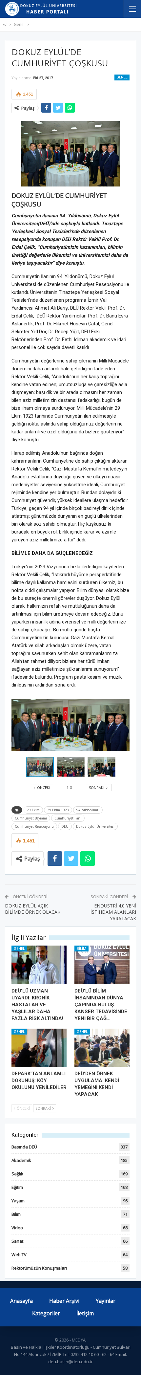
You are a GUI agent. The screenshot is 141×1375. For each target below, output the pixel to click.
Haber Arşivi (64, 1300)
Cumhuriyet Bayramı (31, 818)
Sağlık (17, 1174)
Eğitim (17, 1187)
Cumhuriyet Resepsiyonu (34, 826)
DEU (65, 826)
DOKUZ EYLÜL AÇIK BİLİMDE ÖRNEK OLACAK (32, 909)
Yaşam (18, 1201)
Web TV (19, 1254)
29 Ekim (33, 810)
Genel (122, 77)
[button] (72, 767)
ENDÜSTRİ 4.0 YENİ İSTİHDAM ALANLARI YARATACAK (113, 912)
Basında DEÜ (24, 1147)
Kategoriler (46, 1313)
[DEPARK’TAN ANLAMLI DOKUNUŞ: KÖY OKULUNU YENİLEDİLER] (39, 1048)
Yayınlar (105, 1300)
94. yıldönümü (87, 810)
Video (17, 1228)
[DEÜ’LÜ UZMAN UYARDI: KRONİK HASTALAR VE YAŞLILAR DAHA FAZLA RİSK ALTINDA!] (39, 965)
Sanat (17, 1241)
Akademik (21, 1160)
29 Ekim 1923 (58, 810)
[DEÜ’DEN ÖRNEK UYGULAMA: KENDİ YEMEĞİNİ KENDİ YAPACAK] (102, 1048)
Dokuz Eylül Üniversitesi (95, 826)
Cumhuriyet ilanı (67, 818)
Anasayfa (21, 1300)
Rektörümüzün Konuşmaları (39, 1268)
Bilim (81, 949)
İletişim (85, 1313)
